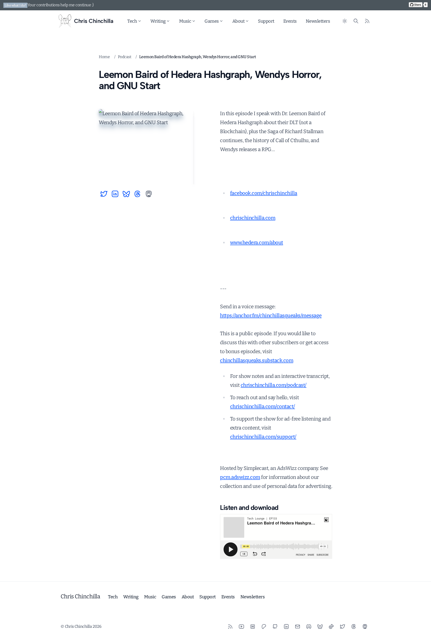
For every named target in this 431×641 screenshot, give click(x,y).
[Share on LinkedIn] (115, 194)
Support (266, 21)
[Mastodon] (364, 626)
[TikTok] (331, 626)
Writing (158, 21)
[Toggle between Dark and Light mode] (344, 21)
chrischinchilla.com (252, 218)
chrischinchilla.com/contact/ (262, 406)
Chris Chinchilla (80, 596)
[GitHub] (275, 626)
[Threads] (353, 626)
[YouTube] (241, 626)
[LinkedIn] (286, 626)
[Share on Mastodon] (149, 194)
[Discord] (308, 626)
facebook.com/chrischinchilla (263, 193)
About (238, 21)
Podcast (124, 57)
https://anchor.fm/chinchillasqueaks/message (271, 316)
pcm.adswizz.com (240, 477)
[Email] (297, 626)
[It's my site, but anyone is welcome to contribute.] (418, 4)
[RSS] (230, 626)
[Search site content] (355, 21)
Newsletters (318, 21)
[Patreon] (263, 626)
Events (290, 21)
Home (104, 57)
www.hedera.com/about (256, 243)
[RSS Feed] (367, 21)
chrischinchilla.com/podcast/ (273, 385)
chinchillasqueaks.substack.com (256, 360)
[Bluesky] (319, 626)
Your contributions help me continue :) (60, 5)
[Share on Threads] (137, 194)
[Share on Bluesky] (126, 194)
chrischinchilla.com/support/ (263, 437)
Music (185, 21)
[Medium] (252, 626)
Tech (132, 21)
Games (212, 21)
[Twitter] (342, 626)
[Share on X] (104, 194)
